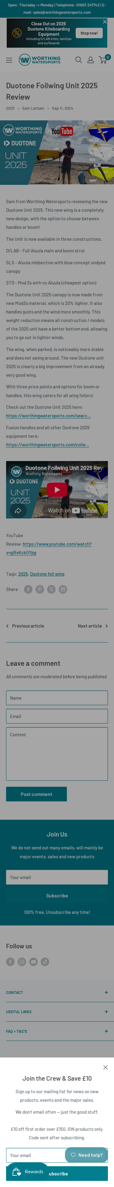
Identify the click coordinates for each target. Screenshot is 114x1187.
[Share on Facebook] (28, 588)
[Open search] (78, 60)
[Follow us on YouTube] (33, 961)
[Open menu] (9, 60)
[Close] (105, 1066)
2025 (10, 108)
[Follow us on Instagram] (22, 961)
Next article (90, 625)
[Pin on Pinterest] (40, 588)
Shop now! (89, 33)
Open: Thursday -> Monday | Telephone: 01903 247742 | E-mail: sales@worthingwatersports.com (57, 8)
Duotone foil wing (47, 574)
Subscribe (57, 1173)
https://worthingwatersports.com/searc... (48, 415)
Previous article (28, 625)
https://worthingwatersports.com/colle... (47, 444)
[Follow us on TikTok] (45, 961)
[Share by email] (63, 588)
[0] (103, 60)
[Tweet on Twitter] (51, 588)
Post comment (36, 794)
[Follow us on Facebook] (10, 961)
